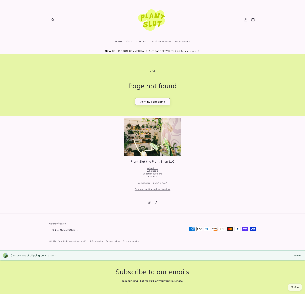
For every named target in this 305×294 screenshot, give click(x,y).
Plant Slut (62, 241)
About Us (152, 168)
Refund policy (96, 241)
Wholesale (152, 170)
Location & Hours (152, 173)
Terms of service (131, 241)
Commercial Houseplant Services (152, 189)
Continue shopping (152, 101)
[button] (52, 19)
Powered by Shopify (77, 241)
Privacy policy (113, 241)
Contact (152, 176)
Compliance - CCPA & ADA (152, 182)
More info (297, 255)
